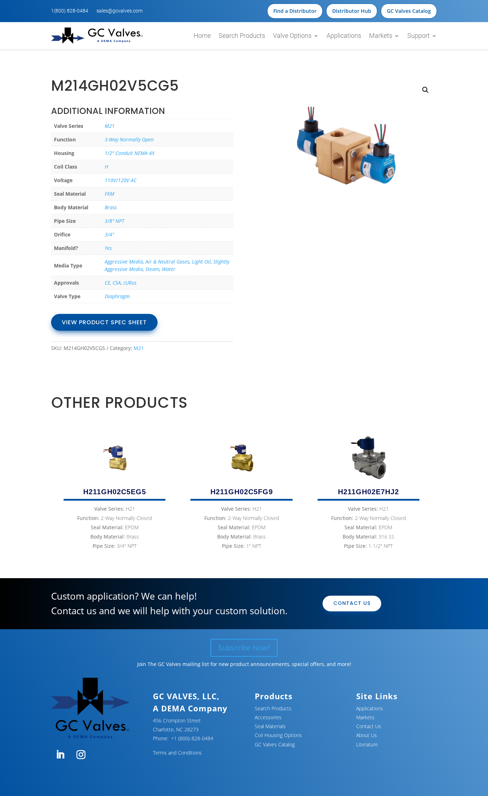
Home (202, 35)
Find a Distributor (295, 10)
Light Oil (201, 261)
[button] (425, 90)
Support (418, 35)
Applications (344, 35)
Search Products (242, 35)
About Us (366, 735)
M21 (110, 125)
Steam (152, 269)
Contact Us (351, 603)
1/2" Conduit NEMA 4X (129, 153)
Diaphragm (117, 296)
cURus (129, 282)
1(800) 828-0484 (69, 11)
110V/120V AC (120, 180)
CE (107, 282)
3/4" (109, 234)
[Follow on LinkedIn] (60, 755)
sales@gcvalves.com (119, 11)
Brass (111, 207)
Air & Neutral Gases (167, 261)
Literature (367, 744)
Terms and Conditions (177, 752)
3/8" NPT (114, 220)
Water (168, 269)
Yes (108, 248)
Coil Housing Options (278, 735)
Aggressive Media (124, 261)
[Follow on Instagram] (81, 755)
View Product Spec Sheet (104, 322)
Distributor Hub (351, 10)
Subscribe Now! (244, 647)
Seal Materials (270, 726)
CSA (117, 282)
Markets (380, 35)
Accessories (268, 717)
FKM (109, 193)
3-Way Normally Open (129, 139)
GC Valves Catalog (409, 10)
